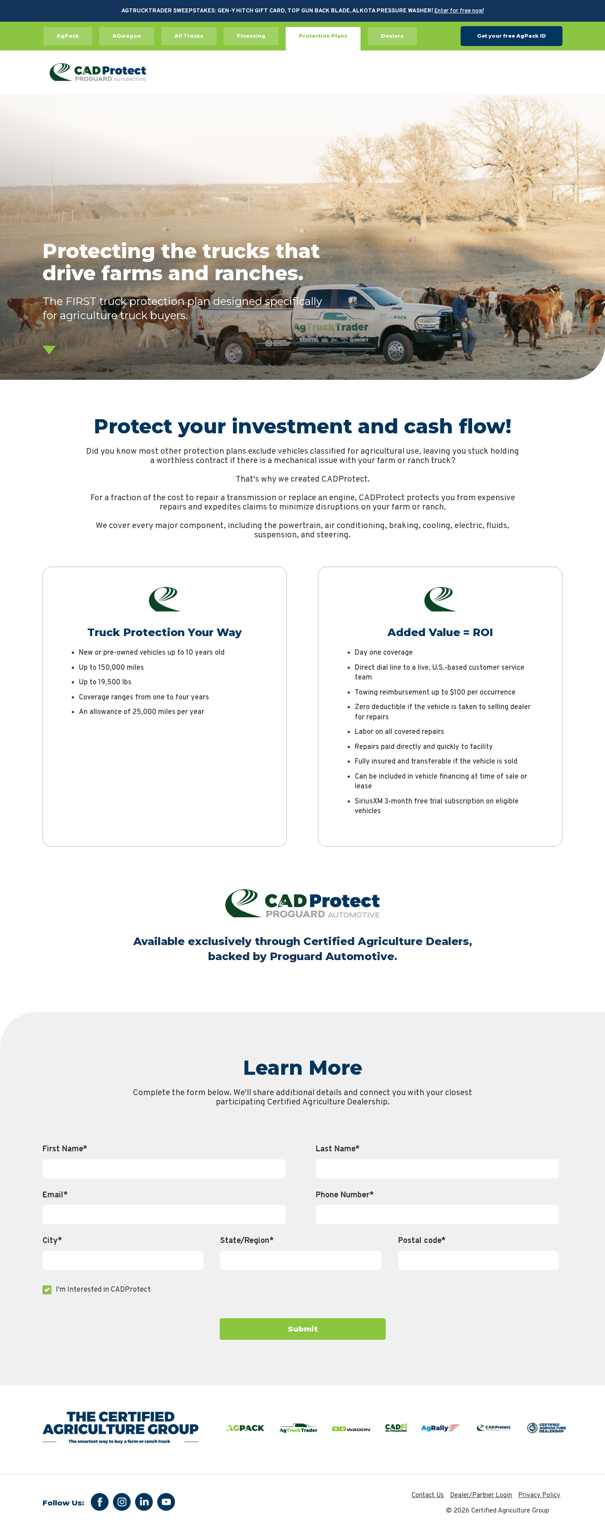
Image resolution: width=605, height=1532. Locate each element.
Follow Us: (63, 1503)
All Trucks (189, 36)
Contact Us (427, 1495)
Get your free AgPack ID (511, 36)
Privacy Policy (539, 1495)
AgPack (68, 36)
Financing (251, 36)
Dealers (392, 36)
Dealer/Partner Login (481, 1495)
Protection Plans (323, 36)
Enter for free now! (459, 11)
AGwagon (126, 36)
